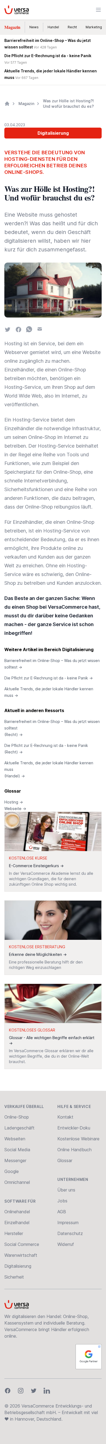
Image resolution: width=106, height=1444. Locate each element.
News (34, 27)
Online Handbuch (74, 1149)
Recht (72, 27)
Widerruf (65, 1244)
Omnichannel (17, 1182)
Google (11, 1171)
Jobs (62, 1200)
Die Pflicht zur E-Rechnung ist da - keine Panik (48, 678)
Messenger (15, 1160)
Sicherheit (14, 1277)
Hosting (13, 802)
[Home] (7, 103)
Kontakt (65, 1117)
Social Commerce (21, 1244)
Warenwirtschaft (20, 1255)
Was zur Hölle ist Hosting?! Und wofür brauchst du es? (68, 103)
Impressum (68, 1222)
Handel (53, 27)
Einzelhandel (16, 1222)
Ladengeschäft (19, 1128)
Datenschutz (70, 1233)
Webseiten (14, 1138)
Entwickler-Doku (73, 1128)
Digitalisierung (53, 133)
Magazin (12, 27)
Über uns (66, 1190)
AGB (61, 1211)
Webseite (15, 808)
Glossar (12, 791)
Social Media (17, 1149)
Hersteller (13, 1233)
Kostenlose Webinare (78, 1138)
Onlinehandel (17, 1211)
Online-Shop (16, 1117)
